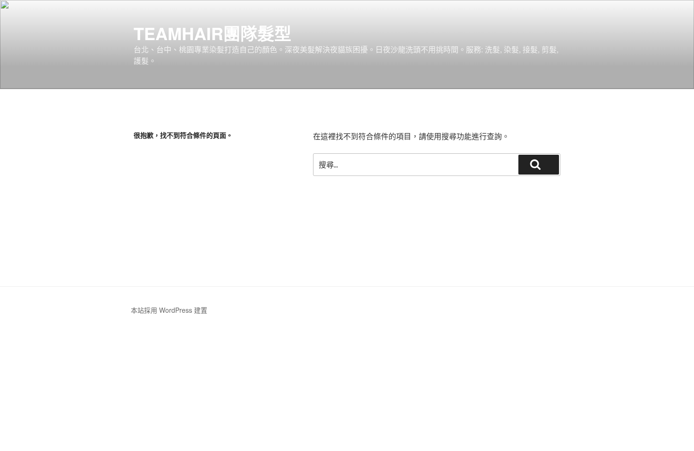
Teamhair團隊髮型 (212, 33)
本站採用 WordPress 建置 (169, 310)
